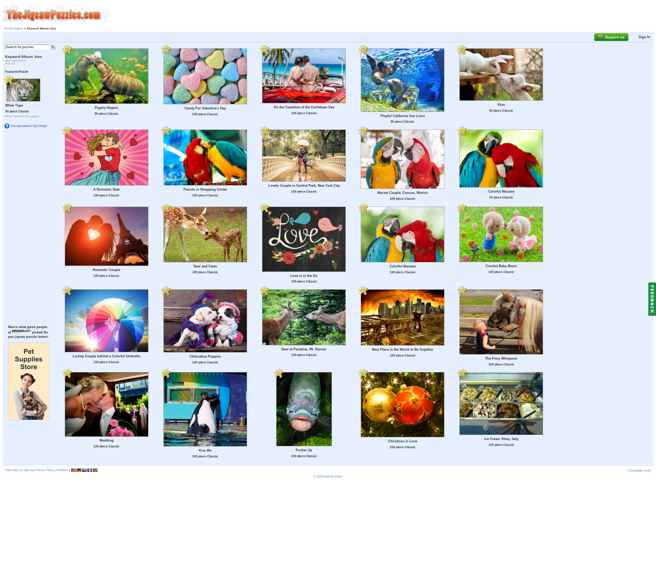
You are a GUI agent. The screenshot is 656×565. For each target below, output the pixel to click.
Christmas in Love (402, 441)
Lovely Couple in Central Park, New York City (304, 185)
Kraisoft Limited (332, 476)
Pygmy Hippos (106, 108)
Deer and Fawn (205, 266)
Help (8, 470)
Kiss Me (205, 450)
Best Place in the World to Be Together (402, 349)
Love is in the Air (303, 276)
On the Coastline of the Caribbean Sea (304, 107)
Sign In (644, 37)
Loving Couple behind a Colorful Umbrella (106, 356)
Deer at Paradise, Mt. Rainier (303, 349)
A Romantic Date (106, 189)
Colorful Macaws (501, 191)
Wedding (106, 440)
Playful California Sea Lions (403, 116)
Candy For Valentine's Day (205, 108)
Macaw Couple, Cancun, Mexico (402, 193)
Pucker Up (304, 450)
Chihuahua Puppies (205, 356)
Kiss (501, 105)
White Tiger (14, 105)
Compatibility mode (639, 470)
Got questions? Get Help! (29, 126)
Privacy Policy (45, 470)
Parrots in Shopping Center (205, 189)
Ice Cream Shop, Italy (501, 439)
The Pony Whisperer (501, 358)
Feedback (62, 470)
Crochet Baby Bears (501, 266)
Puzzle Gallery (14, 28)
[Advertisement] (383, 14)
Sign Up (29, 470)
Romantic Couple (106, 270)
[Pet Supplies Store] (28, 418)
